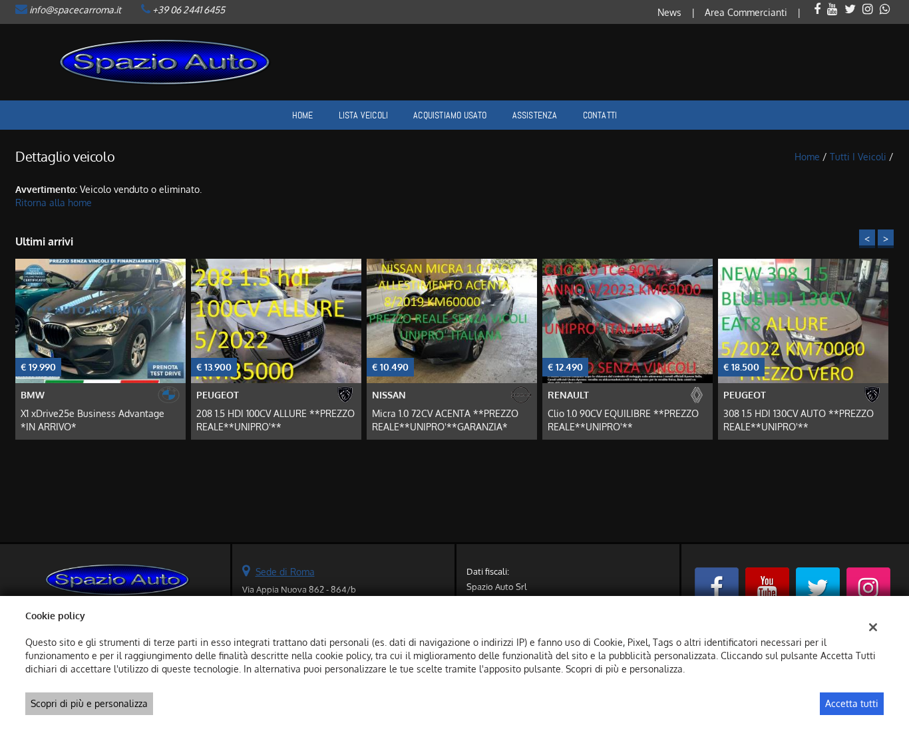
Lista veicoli (364, 115)
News (669, 12)
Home (302, 115)
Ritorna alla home (53, 202)
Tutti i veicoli (858, 156)
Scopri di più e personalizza (89, 703)
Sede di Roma (285, 571)
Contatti (600, 115)
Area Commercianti (746, 12)
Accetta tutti (851, 703)
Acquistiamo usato (449, 115)
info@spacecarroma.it (75, 9)
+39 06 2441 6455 (188, 9)
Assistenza (535, 115)
